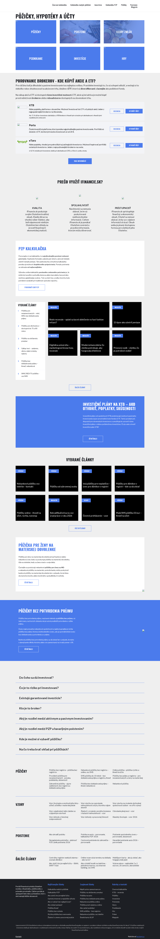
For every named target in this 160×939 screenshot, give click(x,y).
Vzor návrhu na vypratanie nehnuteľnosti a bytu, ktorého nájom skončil (95, 805)
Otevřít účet (134, 111)
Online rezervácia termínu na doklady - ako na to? (96, 859)
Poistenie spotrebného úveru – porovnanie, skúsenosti (125, 835)
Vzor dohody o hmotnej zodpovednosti (58, 818)
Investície (98, 5)
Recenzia (117, 111)
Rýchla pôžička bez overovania (59, 914)
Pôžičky (123, 5)
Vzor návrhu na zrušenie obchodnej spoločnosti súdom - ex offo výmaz (127, 804)
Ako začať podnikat (87, 908)
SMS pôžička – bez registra (90, 911)
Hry (113, 911)
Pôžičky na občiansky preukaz (91, 892)
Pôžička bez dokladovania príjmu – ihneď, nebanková (94, 785)
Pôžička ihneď (53, 908)
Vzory (114, 905)
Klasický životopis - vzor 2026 (125, 817)
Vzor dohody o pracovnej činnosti (94, 817)
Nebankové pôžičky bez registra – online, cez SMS (94, 771)
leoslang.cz (140, 937)
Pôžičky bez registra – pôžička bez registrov (63, 771)
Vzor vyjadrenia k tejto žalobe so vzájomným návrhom (62, 812)
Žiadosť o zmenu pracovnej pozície (61, 917)
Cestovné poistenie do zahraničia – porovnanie (95, 841)
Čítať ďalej (93, 439)
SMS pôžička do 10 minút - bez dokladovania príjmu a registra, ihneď (96, 777)
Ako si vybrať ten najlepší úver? (59, 902)
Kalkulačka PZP (111, 5)
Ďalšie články (80, 387)
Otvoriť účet (134, 129)
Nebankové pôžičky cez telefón (92, 914)
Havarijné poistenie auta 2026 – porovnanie (126, 841)
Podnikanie (116, 908)
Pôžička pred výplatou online (91, 905)
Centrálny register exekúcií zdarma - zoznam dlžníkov (63, 859)
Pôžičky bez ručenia (55, 911)
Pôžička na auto (86, 895)
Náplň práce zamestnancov (90, 889)
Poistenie (133, 5)
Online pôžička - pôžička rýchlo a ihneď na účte (126, 771)
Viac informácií (80, 161)
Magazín (134, 7)
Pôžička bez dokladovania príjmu (92, 899)
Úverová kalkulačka (59, 5)
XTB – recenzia (118, 892)
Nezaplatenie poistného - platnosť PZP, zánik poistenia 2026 (63, 841)
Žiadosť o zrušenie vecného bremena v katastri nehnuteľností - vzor (96, 812)
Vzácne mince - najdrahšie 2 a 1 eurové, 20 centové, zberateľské (126, 864)
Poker (114, 914)
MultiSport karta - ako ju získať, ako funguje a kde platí (127, 859)
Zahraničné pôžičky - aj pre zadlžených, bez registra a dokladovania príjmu (60, 786)
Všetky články (80, 528)
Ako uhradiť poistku (57, 834)
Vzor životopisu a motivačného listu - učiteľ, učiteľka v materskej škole (64, 804)
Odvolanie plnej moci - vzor (123, 811)
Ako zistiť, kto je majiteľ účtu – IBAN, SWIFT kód (63, 864)
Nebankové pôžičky (121, 784)
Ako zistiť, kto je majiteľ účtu (58, 895)
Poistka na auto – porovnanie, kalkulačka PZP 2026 (93, 835)
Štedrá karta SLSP (87, 917)
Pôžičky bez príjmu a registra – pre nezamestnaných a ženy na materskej (128, 777)
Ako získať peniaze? (55, 905)
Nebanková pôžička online (90, 902)
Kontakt (19, 937)
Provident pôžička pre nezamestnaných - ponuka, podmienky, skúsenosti (60, 778)
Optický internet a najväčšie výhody (61, 899)
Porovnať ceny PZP (31, 287)
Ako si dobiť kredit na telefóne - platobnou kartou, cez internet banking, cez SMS (93, 865)
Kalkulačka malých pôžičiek (80, 5)
